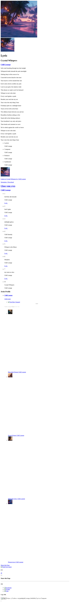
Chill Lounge (6, 65)
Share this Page (5, 565)
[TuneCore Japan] (6, 567)
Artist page (7, 299)
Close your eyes (8, 186)
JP (1, 573)
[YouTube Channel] (14, 302)
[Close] (1, 575)
